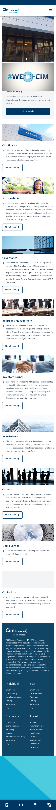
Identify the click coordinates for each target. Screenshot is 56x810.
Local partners (36, 693)
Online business (12, 726)
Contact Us (34, 743)
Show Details (10, 167)
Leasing (9, 700)
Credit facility (11, 693)
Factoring (34, 697)
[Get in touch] (21, 805)
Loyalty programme (14, 697)
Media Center (35, 740)
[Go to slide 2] (29, 59)
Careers (33, 736)
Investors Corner (37, 726)
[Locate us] (35, 805)
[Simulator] (7, 805)
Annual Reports (36, 729)
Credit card (10, 690)
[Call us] (49, 805)
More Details (28, 111)
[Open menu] (51, 11)
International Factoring (15, 736)
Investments (35, 733)
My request (11, 704)
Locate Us (34, 747)
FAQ (7, 707)
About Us (33, 722)
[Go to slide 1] (26, 59)
